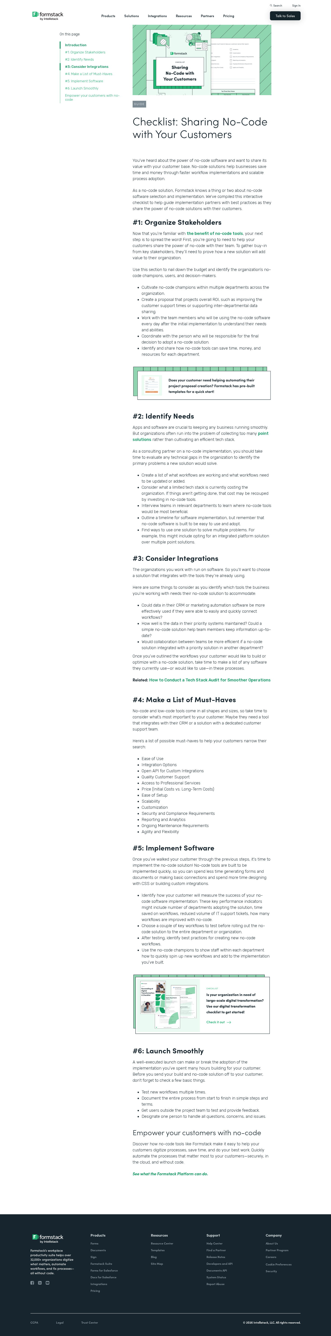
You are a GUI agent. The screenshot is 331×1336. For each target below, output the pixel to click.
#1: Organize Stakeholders (85, 52)
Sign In (296, 5)
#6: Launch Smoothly (82, 88)
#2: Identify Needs (80, 59)
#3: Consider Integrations (87, 67)
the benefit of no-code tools (215, 233)
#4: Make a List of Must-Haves (89, 74)
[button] (108, 16)
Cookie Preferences (279, 1264)
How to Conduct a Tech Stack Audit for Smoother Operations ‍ (210, 680)
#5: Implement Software (84, 81)
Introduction (75, 45)
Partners (207, 15)
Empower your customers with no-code (92, 98)
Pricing (228, 15)
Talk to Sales (285, 15)
